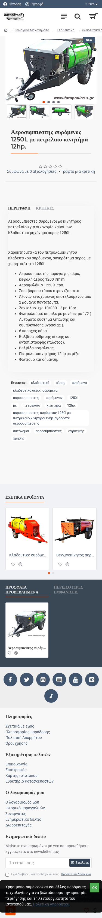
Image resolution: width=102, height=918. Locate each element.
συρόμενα (79, 383)
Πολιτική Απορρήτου (51, 904)
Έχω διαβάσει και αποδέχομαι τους (51, 874)
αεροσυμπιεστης (26, 398)
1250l (73, 398)
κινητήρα (54, 405)
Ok (94, 888)
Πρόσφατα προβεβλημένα (21, 590)
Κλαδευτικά (66, 30)
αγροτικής (76, 431)
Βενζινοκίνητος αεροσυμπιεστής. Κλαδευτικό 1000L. (75, 555)
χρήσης (18, 438)
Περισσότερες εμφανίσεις (68, 590)
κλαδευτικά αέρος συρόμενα (35, 390)
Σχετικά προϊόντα (24, 497)
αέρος (60, 383)
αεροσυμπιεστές (49, 431)
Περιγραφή (19, 208)
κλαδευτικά (40, 383)
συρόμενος (54, 398)
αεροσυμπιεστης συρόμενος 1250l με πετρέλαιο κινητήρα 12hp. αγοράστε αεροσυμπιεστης (42, 418)
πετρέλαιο (31, 405)
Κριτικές (45, 208)
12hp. (71, 405)
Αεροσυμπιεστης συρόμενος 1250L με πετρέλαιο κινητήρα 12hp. (27, 648)
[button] (10, 70)
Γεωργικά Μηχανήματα (32, 30)
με (15, 405)
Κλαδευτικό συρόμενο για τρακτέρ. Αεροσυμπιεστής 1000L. (28, 555)
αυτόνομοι (21, 431)
